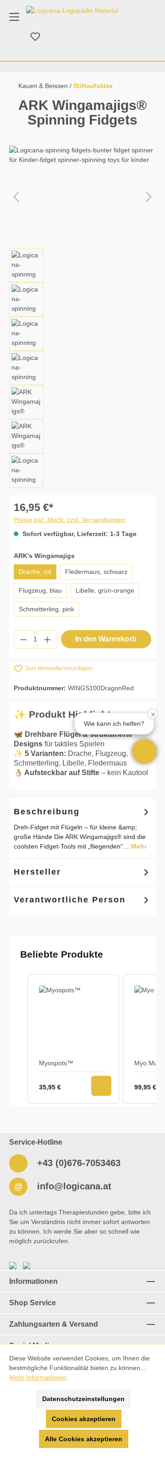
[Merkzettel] (35, 37)
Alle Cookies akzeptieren (83, 1439)
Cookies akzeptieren (84, 1419)
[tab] (82, 828)
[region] (82, 317)
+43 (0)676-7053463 (77, 1163)
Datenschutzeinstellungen (83, 1398)
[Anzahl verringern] (23, 639)
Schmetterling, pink (46, 609)
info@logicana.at (72, 1186)
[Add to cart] (101, 1086)
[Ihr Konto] (57, 37)
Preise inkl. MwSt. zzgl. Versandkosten (69, 519)
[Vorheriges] (16, 197)
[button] (144, 751)
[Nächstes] (149, 197)
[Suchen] (13, 37)
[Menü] (14, 16)
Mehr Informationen (37, 1377)
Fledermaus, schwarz (96, 571)
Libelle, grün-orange (105, 590)
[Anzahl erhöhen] (47, 639)
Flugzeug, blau (40, 590)
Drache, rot (35, 571)
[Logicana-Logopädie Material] (72, 10)
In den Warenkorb (106, 639)
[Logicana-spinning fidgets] (82, 197)
